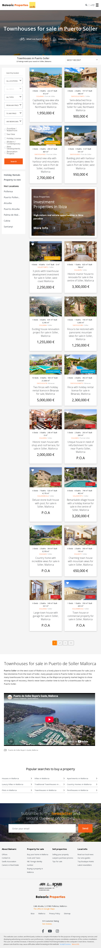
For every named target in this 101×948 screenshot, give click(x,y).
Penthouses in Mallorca (77, 790)
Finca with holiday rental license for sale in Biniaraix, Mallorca (80, 390)
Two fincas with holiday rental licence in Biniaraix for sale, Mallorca (46, 390)
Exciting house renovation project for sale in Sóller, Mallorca (45, 332)
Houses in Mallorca (10, 778)
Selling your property (60, 854)
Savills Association (9, 861)
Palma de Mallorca (12, 214)
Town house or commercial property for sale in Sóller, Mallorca (80, 616)
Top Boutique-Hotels (86, 861)
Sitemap (67, 913)
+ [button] (91, 5)
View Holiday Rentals (67, 39)
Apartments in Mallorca (77, 778)
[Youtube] (50, 931)
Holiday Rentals (12, 174)
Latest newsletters (85, 865)
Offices (4, 854)
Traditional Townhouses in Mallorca (48, 784)
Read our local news (85, 854)
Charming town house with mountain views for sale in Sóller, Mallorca (80, 561)
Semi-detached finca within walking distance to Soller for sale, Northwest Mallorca (80, 105)
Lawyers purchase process (62, 858)
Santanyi (8, 226)
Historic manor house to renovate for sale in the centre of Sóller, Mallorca (80, 277)
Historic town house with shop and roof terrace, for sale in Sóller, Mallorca (46, 445)
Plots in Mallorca (9, 790)
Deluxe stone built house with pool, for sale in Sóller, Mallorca (45, 503)
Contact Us (6, 858)
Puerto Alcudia (11, 209)
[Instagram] (57, 931)
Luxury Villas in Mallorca (12, 784)
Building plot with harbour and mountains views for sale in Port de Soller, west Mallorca (81, 163)
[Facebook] (43, 931)
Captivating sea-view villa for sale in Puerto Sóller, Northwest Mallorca (46, 103)
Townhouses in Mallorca (45, 790)
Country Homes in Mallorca (79, 784)
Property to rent (12, 179)
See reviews (47, 924)
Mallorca (41, 913)
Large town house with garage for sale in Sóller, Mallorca (46, 616)
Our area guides (84, 858)
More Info (41, 228)
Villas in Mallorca (41, 778)
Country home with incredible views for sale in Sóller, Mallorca (45, 561)
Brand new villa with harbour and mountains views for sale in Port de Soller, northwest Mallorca (46, 165)
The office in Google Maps (44, 909)
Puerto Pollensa (12, 197)
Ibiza (32, 913)
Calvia (7, 220)
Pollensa (8, 191)
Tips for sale (57, 861)
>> (71, 643)
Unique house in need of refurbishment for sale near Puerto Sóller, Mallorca (80, 447)
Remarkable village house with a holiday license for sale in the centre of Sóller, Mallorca (80, 505)
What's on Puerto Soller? (37, 39)
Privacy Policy (54, 913)
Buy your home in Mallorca (37, 854)
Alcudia (8, 203)
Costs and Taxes (33, 858)
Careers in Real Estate (10, 865)
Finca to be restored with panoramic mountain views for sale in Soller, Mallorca (80, 334)
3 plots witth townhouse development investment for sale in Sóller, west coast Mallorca (45, 276)
